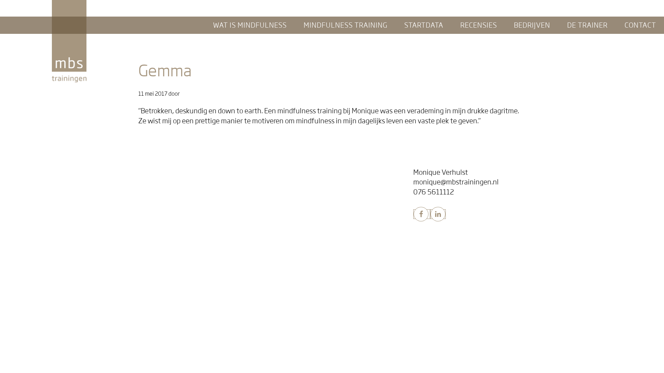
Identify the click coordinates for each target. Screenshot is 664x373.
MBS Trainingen (69, 6)
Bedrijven (282, 208)
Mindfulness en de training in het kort (166, 182)
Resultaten (134, 228)
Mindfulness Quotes (297, 192)
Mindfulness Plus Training (152, 248)
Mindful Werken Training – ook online (317, 228)
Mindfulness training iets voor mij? (163, 219)
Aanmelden (135, 304)
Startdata (131, 294)
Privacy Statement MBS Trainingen (163, 334)
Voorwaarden (138, 324)
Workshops (286, 219)
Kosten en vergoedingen (151, 314)
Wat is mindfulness (149, 172)
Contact (278, 281)
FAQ (126, 192)
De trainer (283, 264)
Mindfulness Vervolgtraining (156, 258)
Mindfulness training (155, 208)
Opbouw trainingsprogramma (157, 238)
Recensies (282, 172)
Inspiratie (284, 182)
